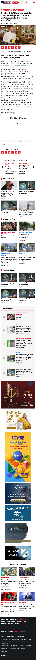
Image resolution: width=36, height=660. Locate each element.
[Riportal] (6, 2)
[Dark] (27, 2)
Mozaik (19, 621)
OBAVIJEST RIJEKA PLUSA (25, 232)
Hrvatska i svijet (21, 347)
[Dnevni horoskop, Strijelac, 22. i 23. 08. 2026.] (27, 185)
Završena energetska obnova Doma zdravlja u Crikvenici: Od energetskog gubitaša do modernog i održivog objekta (9, 259)
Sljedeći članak (33, 167)
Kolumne (10, 623)
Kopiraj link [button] (19, 47)
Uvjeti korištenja (15, 639)
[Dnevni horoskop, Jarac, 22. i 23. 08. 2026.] (27, 293)
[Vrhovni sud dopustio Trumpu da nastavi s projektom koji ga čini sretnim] (9, 185)
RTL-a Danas (16, 71)
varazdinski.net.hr (15, 645)
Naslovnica (4, 619)
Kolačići (2, 636)
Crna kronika (11, 621)
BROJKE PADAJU (23, 163)
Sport (3, 621)
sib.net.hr (22, 645)
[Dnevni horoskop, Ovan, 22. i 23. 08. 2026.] (9, 293)
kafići (3, 141)
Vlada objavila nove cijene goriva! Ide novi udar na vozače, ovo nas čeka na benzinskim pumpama (8, 608)
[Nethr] (24, 631)
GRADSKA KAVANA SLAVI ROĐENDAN (8, 233)
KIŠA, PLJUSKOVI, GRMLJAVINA (23, 339)
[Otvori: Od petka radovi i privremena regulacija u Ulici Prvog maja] (27, 226)
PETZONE (18, 352)
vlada (3, 144)
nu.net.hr (23, 648)
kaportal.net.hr (29, 645)
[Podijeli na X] (6, 47)
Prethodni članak (2, 167)
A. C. (4, 23)
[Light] (21, 2)
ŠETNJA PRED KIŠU (20, 325)
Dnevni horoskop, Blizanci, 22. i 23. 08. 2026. (26, 283)
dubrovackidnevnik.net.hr (14, 648)
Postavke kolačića (10, 636)
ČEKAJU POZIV (22, 603)
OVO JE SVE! (22, 254)
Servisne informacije (5, 639)
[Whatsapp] (12, 47)
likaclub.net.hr (4, 651)
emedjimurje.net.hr (5, 645)
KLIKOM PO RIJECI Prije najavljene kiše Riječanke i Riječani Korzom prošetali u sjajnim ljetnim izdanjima (24, 329)
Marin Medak (10, 141)
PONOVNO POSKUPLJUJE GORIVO (7, 603)
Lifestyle (4, 240)
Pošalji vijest (23, 639)
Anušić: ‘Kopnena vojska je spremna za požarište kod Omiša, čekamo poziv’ (26, 606)
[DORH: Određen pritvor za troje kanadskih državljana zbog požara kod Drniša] (27, 205)
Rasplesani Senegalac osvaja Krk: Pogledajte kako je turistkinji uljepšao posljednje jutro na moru (27, 258)
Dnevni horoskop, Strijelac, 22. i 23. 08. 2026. (26, 192)
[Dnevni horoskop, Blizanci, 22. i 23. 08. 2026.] (27, 277)
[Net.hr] (3, 631)
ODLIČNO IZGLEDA (6, 254)
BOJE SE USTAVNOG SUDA (9, 164)
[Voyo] (10, 631)
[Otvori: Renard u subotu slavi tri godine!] (9, 226)
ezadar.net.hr (4, 648)
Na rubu (3, 623)
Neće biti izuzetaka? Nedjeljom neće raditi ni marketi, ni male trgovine (11, 170)
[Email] (16, 47)
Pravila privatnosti (20, 636)
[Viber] (9, 47)
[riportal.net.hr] (4, 655)
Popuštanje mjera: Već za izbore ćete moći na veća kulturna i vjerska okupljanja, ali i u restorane (24, 169)
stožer (30, 141)
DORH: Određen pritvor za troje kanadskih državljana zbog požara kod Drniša (26, 212)
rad (26, 141)
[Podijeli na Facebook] (2, 47)
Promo (17, 623)
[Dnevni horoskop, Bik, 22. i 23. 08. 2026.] (9, 205)
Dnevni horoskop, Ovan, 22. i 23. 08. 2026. (9, 299)
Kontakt (29, 639)
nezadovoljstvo (19, 141)
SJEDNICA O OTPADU (24, 578)
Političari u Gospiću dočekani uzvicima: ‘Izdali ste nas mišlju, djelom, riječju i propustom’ (26, 582)
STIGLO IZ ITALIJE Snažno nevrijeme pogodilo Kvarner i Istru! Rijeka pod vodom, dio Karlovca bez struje (24, 343)
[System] (24, 2)
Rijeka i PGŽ (23, 240)
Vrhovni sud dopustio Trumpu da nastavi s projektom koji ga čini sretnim (7, 194)
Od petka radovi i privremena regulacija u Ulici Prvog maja (26, 235)
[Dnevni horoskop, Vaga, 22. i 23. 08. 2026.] (9, 277)
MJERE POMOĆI (5, 578)
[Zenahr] (17, 631)
